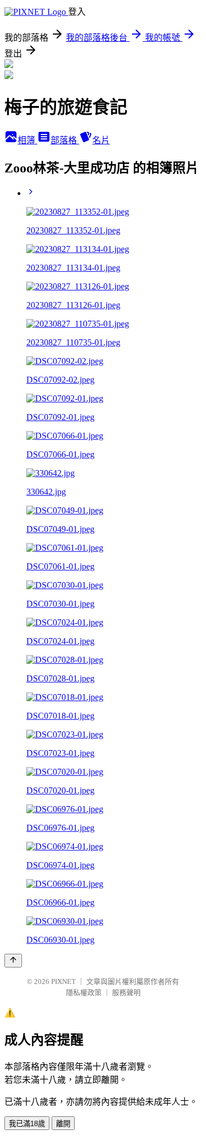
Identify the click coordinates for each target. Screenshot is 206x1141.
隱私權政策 (84, 992)
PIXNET (63, 981)
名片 (101, 140)
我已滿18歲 (27, 1124)
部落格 (65, 140)
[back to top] (13, 960)
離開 (63, 1124)
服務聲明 (126, 992)
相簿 (27, 140)
